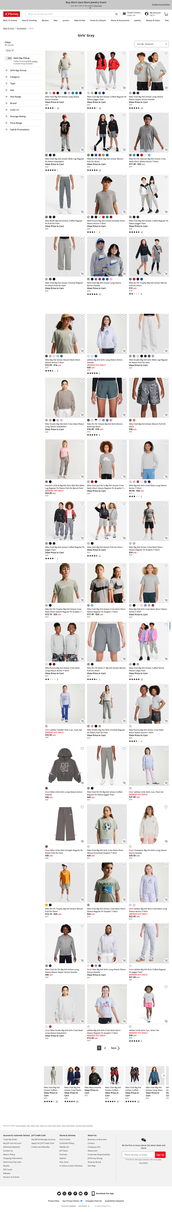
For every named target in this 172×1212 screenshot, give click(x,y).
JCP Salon (64, 1150)
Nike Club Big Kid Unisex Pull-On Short (105, 547)
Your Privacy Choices (70, 1201)
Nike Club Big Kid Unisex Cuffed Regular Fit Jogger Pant (65, 548)
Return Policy (9, 1154)
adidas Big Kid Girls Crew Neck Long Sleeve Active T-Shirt (148, 910)
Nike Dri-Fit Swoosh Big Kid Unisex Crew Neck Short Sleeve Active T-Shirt (147, 160)
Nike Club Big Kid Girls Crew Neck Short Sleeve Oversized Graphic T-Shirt (105, 851)
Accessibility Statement (114, 1201)
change (34, 61)
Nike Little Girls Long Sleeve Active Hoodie (63, 793)
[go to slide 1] (80, 8)
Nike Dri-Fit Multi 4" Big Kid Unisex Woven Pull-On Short (106, 669)
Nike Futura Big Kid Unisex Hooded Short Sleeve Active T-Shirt (106, 222)
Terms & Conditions (68, 1206)
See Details (143, 1163)
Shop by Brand (94, 1162)
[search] (117, 14)
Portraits (63, 1154)
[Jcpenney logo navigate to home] (11, 14)
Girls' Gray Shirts (54, 1126)
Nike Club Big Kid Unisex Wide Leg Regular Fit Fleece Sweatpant (64, 160)
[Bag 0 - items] (166, 14)
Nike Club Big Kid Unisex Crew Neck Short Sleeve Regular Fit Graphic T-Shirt (106, 610)
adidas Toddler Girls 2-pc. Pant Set (63, 730)
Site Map (92, 1165)
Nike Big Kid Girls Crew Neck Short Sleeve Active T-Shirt (148, 610)
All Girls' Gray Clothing (84, 1126)
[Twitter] (59, 1193)
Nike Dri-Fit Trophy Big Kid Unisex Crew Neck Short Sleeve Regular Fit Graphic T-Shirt (63, 610)
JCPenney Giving (95, 1158)
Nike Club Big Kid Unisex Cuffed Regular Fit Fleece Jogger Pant (106, 98)
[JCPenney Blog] (86, 1193)
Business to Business (97, 1139)
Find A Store (65, 1139)
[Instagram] (64, 1193)
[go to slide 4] (87, 8)
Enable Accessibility (161, 4)
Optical (63, 1158)
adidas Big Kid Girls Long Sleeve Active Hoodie (104, 361)
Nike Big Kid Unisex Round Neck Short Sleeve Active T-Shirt (62, 361)
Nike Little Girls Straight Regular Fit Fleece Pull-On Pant (64, 851)
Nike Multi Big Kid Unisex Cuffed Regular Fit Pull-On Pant (63, 222)
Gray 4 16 (43, 1126)
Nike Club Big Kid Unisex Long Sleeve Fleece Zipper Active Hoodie (146, 98)
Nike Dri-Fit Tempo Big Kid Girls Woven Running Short (105, 425)
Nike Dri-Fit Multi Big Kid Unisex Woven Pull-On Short (105, 160)
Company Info (94, 1147)
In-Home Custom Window (71, 1165)
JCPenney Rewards (11, 1147)
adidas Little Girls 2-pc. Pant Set (146, 792)
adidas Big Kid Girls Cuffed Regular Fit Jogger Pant (147, 970)
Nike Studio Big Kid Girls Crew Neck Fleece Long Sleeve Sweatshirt (64, 425)
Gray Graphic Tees (23, 1126)
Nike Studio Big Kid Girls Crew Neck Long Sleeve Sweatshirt (64, 1031)
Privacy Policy (53, 1201)
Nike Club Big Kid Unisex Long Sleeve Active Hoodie (62, 98)
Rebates (6, 1173)
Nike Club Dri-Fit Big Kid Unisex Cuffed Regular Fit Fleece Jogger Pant (104, 793)
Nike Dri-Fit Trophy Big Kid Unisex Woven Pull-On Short (148, 284)
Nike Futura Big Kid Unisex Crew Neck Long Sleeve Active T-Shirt (62, 669)
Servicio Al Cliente (11, 1177)
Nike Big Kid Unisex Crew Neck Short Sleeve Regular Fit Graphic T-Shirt (146, 548)
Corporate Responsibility (99, 1154)
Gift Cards (7, 1169)
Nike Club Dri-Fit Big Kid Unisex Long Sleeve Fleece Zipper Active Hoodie (62, 970)
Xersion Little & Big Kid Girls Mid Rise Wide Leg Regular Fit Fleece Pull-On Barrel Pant (64, 486)
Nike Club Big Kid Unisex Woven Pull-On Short (147, 425)
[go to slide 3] (85, 8)
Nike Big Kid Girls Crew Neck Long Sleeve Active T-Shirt (147, 486)
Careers (91, 1143)
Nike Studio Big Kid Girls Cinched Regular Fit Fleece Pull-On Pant (106, 731)
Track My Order (10, 1139)
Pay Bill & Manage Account (43, 1139)
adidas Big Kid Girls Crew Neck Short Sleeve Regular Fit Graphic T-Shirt (104, 1031)
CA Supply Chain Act (93, 1201)
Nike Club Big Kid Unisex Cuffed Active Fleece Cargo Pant (146, 669)
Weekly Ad (64, 1147)
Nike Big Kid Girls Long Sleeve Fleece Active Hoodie (106, 970)
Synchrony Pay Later (12, 1162)
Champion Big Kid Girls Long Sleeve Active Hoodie (148, 851)
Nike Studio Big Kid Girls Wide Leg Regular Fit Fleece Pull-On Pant (148, 361)
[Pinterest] (75, 1193)
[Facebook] (70, 1193)
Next (114, 1048)
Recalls (6, 1165)
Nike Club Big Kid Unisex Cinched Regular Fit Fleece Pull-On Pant (64, 284)
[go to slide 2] (83, 8)
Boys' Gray (35, 1126)
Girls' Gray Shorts (68, 1126)
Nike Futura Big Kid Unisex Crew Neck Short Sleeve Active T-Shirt (146, 731)
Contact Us (8, 1150)
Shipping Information (12, 1158)
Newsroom (92, 1150)
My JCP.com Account (12, 1143)
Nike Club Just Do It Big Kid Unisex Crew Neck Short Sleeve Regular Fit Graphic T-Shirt (105, 487)
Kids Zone (64, 1162)
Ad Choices (83, 1206)
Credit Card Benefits (40, 1147)
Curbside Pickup (67, 1143)
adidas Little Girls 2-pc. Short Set (144, 1030)
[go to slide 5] (90, 8)
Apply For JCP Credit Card (42, 1143)
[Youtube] (81, 1193)
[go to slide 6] (92, 8)
